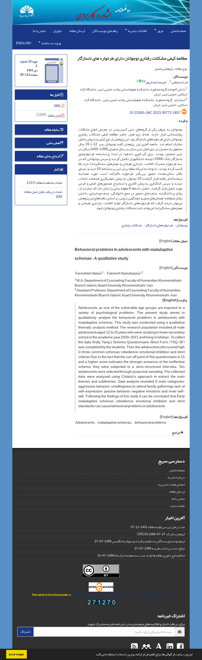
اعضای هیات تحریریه (171, 484)
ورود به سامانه (51, 43)
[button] (93, 655)
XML (57, 105)
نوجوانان (182, 225)
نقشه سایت (177, 505)
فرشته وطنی (179, 82)
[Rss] (134, 647)
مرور (160, 31)
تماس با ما (39, 31)
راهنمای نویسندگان (105, 31)
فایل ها (55, 94)
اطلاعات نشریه (137, 31)
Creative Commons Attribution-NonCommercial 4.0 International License (121, 595)
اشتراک (25, 631)
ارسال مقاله (77, 31)
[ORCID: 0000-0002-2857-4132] (140, 81)
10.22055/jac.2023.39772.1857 (155, 112)
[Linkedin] (169, 647)
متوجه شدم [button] (16, 654)
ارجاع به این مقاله (48, 156)
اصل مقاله (49, 115)
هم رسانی (53, 143)
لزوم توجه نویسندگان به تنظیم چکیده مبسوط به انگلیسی (148, 541)
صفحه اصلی (178, 31)
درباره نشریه (176, 477)
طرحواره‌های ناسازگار (159, 225)
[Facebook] (179, 647)
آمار (56, 169)
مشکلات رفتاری (131, 225)
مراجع (176, 432)
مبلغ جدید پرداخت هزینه (168, 548)
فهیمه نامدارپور (156, 82)
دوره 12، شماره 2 (28, 64)
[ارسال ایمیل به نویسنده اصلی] (143, 81)
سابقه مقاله (52, 129)
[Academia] (158, 647)
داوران (57, 31)
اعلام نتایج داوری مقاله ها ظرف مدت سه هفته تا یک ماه (150, 555)
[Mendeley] (145, 647)
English (23, 43)
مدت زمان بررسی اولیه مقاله (166, 527)
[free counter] (101, 603)
